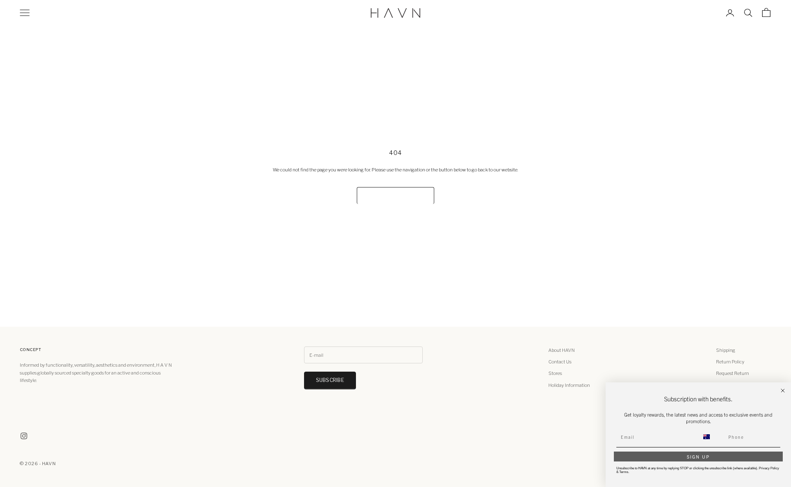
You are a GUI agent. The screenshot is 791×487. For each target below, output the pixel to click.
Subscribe (330, 380)
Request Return (732, 373)
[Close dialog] (783, 390)
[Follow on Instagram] (24, 436)
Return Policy (730, 362)
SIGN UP (698, 456)
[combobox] (711, 437)
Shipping (725, 350)
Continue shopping (395, 195)
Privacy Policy (769, 468)
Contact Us (559, 362)
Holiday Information (569, 385)
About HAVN (561, 350)
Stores (555, 373)
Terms (623, 472)
